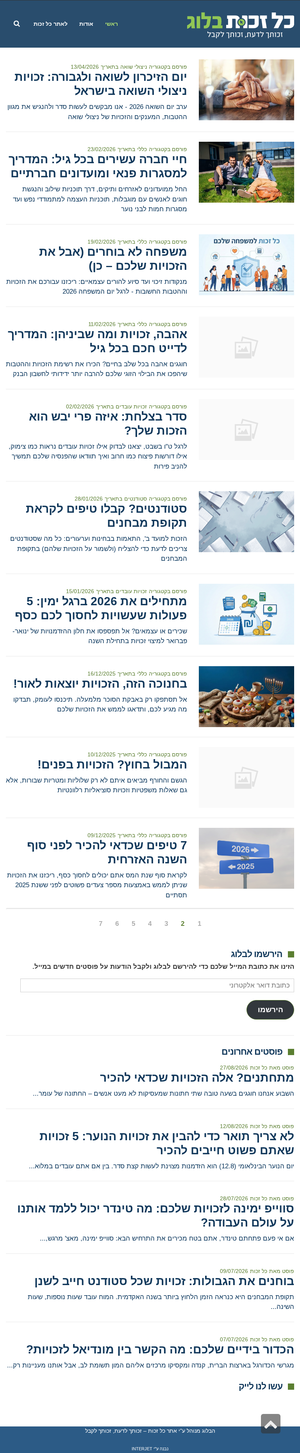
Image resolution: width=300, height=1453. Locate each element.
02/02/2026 (80, 406)
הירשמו (270, 1010)
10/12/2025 (102, 754)
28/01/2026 (89, 499)
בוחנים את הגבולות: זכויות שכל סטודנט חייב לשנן (164, 1281)
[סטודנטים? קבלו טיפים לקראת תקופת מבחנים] (246, 521)
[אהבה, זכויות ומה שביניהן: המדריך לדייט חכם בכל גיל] (246, 347)
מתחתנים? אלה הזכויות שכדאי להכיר (197, 1077)
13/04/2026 (85, 67)
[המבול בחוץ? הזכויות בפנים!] (246, 777)
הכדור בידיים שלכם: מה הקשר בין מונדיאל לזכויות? (160, 1349)
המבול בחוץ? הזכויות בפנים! (112, 764)
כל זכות (258, 1067)
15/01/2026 (80, 591)
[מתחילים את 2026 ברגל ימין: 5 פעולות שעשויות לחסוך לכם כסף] (246, 614)
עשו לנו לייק (260, 1386)
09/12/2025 (102, 835)
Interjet (142, 1448)
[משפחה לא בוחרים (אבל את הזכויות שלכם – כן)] (246, 264)
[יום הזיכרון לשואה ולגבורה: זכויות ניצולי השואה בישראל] (246, 89)
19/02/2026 (102, 242)
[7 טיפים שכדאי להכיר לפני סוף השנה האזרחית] (246, 858)
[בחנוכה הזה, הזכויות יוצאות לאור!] (246, 696)
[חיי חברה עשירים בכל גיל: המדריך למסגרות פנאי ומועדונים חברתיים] (246, 172)
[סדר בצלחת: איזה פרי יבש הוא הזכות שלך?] (246, 429)
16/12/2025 (102, 673)
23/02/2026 (102, 149)
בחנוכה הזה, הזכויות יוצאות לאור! (100, 683)
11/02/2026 (102, 324)
